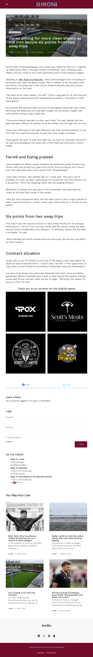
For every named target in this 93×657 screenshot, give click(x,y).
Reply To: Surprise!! (19, 468)
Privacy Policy (51, 653)
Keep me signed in (14, 437)
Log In (81, 444)
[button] (6, 4)
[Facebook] (39, 636)
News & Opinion (14, 32)
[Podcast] (54, 636)
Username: (10, 417)
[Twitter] (44, 636)
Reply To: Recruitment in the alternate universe (31, 477)
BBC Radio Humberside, (31, 79)
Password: (9, 427)
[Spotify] (49, 636)
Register (9, 442)
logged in (24, 401)
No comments (38, 52)
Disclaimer (40, 653)
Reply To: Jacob (17, 459)
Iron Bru (46, 625)
